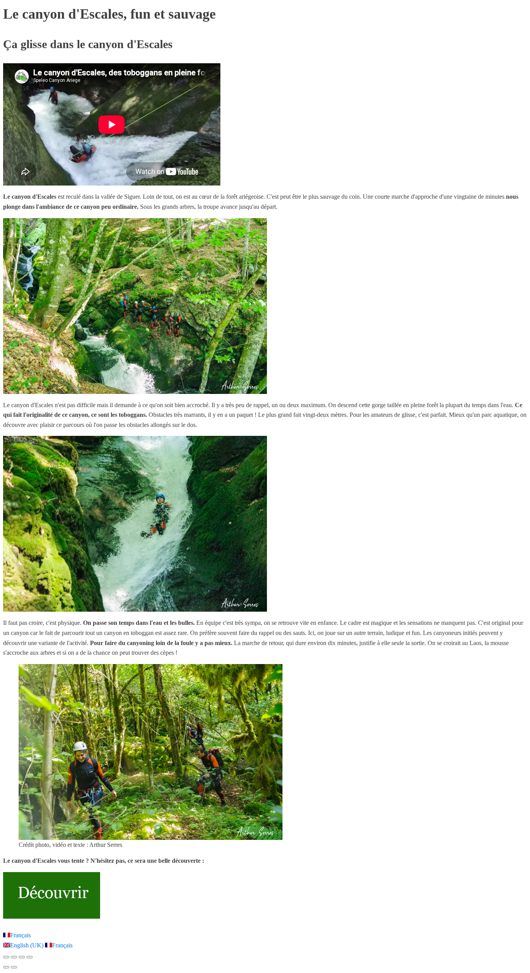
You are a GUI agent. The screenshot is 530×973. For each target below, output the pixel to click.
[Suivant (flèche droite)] (14, 967)
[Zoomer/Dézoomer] (6, 957)
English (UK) (27, 945)
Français (20, 935)
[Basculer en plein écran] (14, 957)
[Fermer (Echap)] (29, 957)
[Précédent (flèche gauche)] (6, 967)
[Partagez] (22, 957)
